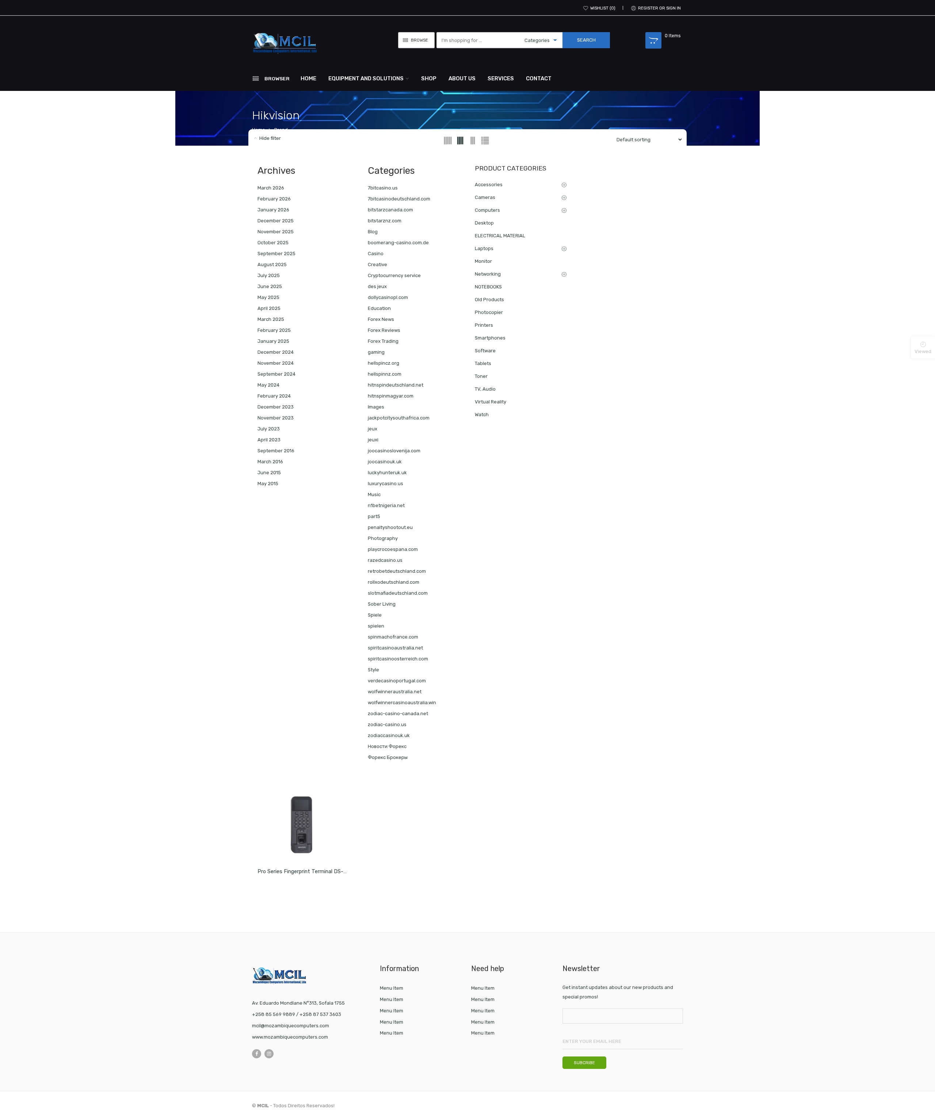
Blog (373, 231)
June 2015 (269, 472)
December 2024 (275, 352)
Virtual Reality (490, 401)
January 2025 (273, 341)
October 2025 (273, 242)
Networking (488, 274)
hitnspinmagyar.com (390, 396)
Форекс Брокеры (388, 757)
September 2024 (276, 374)
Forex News (381, 319)
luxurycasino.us (385, 483)
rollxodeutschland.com (393, 582)
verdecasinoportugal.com (397, 680)
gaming (376, 352)
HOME (308, 78)
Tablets (483, 363)
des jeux (377, 286)
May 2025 (268, 297)
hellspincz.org (383, 363)
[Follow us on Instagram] (269, 1053)
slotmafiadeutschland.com (398, 593)
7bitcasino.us (383, 188)
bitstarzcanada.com (390, 209)
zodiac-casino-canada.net (398, 713)
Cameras (485, 197)
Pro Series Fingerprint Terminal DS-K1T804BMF (315, 871)
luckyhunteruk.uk (387, 472)
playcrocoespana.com (393, 549)
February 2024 (274, 396)
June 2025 (269, 286)
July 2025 (268, 275)
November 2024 (275, 363)
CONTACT (539, 78)
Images (376, 407)
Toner (481, 376)
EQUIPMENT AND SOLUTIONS (366, 78)
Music (374, 494)
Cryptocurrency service (394, 275)
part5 (374, 516)
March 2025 (270, 319)
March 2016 (270, 461)
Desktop (484, 223)
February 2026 (274, 199)
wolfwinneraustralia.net (394, 691)
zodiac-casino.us (387, 724)
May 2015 (267, 483)
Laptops (484, 248)
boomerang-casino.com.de (398, 242)
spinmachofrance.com (393, 637)
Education (379, 308)
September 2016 (275, 450)
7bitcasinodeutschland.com (399, 199)
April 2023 (268, 439)
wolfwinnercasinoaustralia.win (402, 702)
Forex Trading (383, 341)
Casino (375, 253)
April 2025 (268, 308)
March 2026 (270, 188)
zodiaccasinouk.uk (389, 735)
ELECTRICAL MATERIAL (500, 235)
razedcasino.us (385, 560)
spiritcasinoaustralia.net (395, 648)
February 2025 (274, 330)
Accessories (489, 184)
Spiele (375, 615)
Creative (377, 264)
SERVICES (501, 78)
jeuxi (373, 439)
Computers (487, 210)
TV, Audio (485, 389)
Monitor (483, 261)
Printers (484, 325)
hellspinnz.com (384, 374)
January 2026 (273, 209)
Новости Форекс (387, 746)
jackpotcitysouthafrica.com (399, 418)
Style (373, 669)
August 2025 (272, 264)
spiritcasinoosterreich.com (398, 658)
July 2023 (268, 428)
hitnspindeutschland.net (395, 385)
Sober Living (382, 604)
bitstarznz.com (384, 220)
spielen (376, 626)
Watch (482, 414)
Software (485, 350)
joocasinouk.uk (385, 461)
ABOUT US (462, 78)
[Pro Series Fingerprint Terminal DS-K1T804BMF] (303, 821)
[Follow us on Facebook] (256, 1053)
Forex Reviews (384, 330)
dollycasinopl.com (388, 297)
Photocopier (489, 312)
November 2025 (275, 231)
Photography (383, 538)
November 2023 (275, 418)
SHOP (428, 78)
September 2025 (276, 253)
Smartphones (490, 338)
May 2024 (268, 385)
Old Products (489, 299)
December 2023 (275, 407)
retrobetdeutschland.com (397, 571)
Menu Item (391, 988)
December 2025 (275, 220)
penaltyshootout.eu (390, 527)
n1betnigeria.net (386, 505)
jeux (372, 428)
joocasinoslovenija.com (394, 450)
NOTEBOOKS (488, 286)
